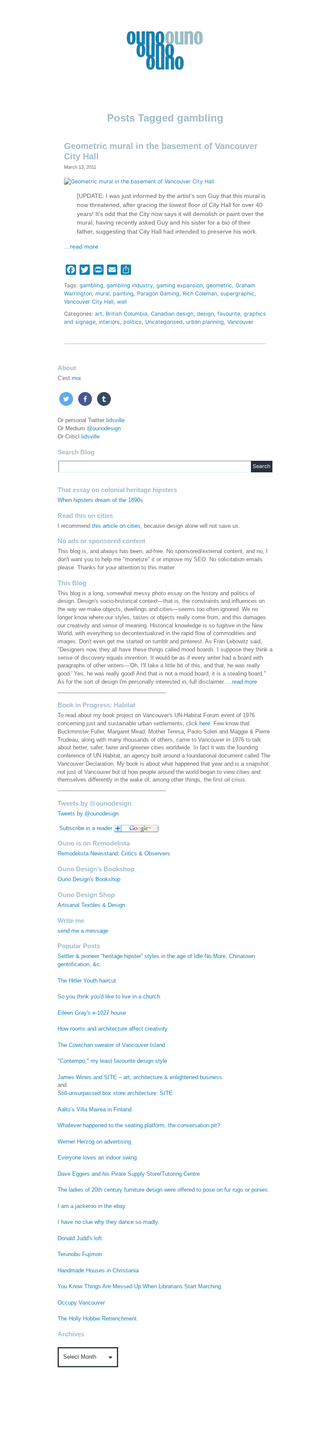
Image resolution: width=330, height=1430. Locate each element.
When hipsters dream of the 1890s (100, 500)
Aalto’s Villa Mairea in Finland (94, 1110)
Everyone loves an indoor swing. (98, 1158)
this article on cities (116, 526)
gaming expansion (179, 285)
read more (244, 682)
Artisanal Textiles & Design (91, 905)
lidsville (115, 420)
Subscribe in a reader (85, 828)
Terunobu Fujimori (80, 1254)
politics (132, 322)
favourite (228, 313)
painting (123, 293)
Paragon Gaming (158, 293)
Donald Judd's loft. (81, 1238)
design (205, 313)
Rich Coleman (200, 293)
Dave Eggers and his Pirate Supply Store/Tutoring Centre (129, 1174)
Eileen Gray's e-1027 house (92, 1013)
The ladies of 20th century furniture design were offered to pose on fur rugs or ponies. (163, 1190)
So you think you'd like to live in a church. (110, 997)
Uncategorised (164, 322)
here (204, 724)
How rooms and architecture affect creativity (113, 1029)
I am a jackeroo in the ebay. (92, 1206)
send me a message (83, 931)
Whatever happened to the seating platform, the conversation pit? (139, 1126)
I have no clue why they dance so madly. (108, 1222)
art (98, 313)
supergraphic (237, 293)
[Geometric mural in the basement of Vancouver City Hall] (139, 181)
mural (102, 293)
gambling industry (130, 285)
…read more (81, 246)
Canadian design (172, 313)
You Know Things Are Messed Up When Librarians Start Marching (139, 1287)
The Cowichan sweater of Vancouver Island (111, 1045)
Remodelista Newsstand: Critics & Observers (114, 854)
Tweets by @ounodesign (88, 814)
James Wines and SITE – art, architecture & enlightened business (140, 1077)
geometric (219, 285)
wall (122, 301)
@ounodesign (104, 429)
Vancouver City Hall (88, 301)
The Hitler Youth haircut (87, 981)
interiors (109, 322)
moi (76, 378)
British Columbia (126, 313)
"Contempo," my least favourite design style (112, 1061)
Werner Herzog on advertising (94, 1142)
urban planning (205, 322)
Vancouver (240, 322)
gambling (91, 285)
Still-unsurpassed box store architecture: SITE (115, 1093)
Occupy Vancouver (81, 1303)
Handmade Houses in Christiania (98, 1271)
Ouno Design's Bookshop (89, 879)
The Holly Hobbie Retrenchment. (98, 1319)
